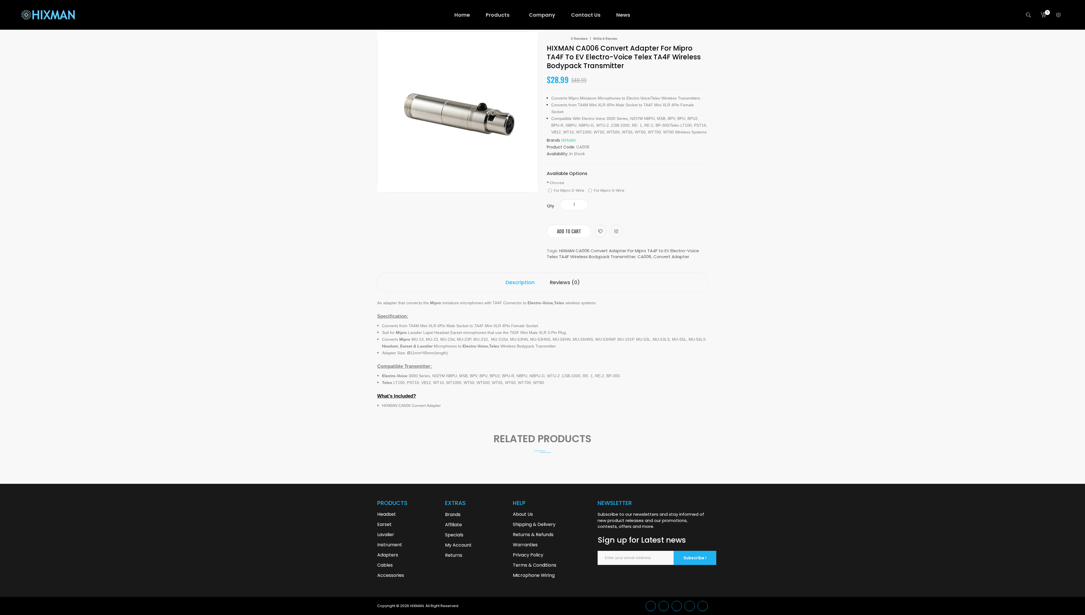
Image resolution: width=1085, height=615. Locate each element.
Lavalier (385, 534)
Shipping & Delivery (534, 524)
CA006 (644, 257)
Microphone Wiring (534, 575)
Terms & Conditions (534, 565)
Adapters (387, 555)
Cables (385, 565)
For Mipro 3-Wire (609, 190)
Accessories (390, 575)
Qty (550, 206)
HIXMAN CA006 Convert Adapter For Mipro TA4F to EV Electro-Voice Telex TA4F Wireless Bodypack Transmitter (623, 254)
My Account (458, 545)
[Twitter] (651, 606)
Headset (386, 514)
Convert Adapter (671, 257)
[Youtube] (690, 606)
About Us (523, 514)
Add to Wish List (600, 231)
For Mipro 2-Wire (569, 190)
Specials (454, 535)
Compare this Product (616, 231)
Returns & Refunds (533, 534)
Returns (453, 555)
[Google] (664, 606)
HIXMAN (568, 140)
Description (520, 282)
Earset (384, 524)
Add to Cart (569, 231)
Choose (557, 182)
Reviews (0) (565, 282)
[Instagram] (703, 606)
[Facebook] (677, 606)
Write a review (605, 38)
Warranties (525, 544)
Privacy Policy (528, 555)
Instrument (389, 544)
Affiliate (453, 524)
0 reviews (579, 38)
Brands (453, 514)
